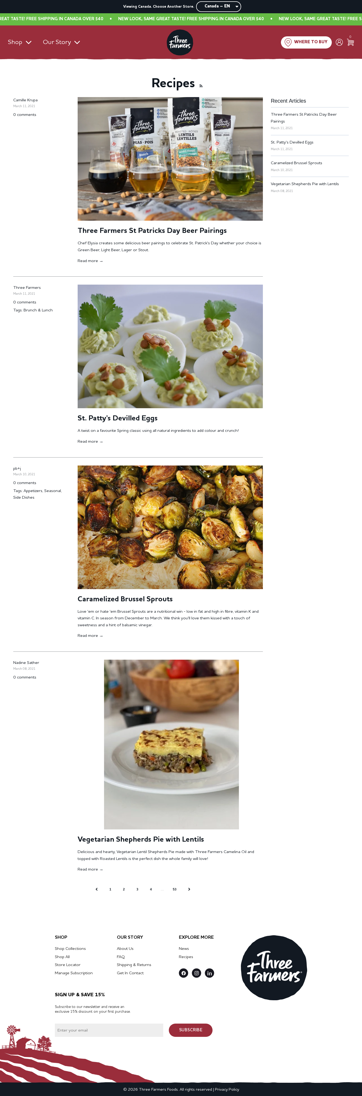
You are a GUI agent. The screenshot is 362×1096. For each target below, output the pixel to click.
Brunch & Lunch (38, 310)
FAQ (121, 957)
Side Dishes (23, 497)
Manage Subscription (74, 973)
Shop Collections (70, 949)
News (184, 949)
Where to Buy (311, 42)
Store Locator (68, 965)
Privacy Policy (227, 1090)
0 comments (24, 115)
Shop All (62, 957)
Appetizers (33, 491)
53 (174, 889)
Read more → (90, 261)
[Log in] (339, 42)
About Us (125, 949)
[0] (350, 42)
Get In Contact (130, 973)
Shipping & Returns (134, 965)
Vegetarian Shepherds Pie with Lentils (141, 839)
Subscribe (190, 1030)
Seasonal (52, 491)
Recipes (186, 957)
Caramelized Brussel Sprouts (125, 599)
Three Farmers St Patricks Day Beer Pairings (152, 231)
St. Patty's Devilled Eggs (118, 418)
